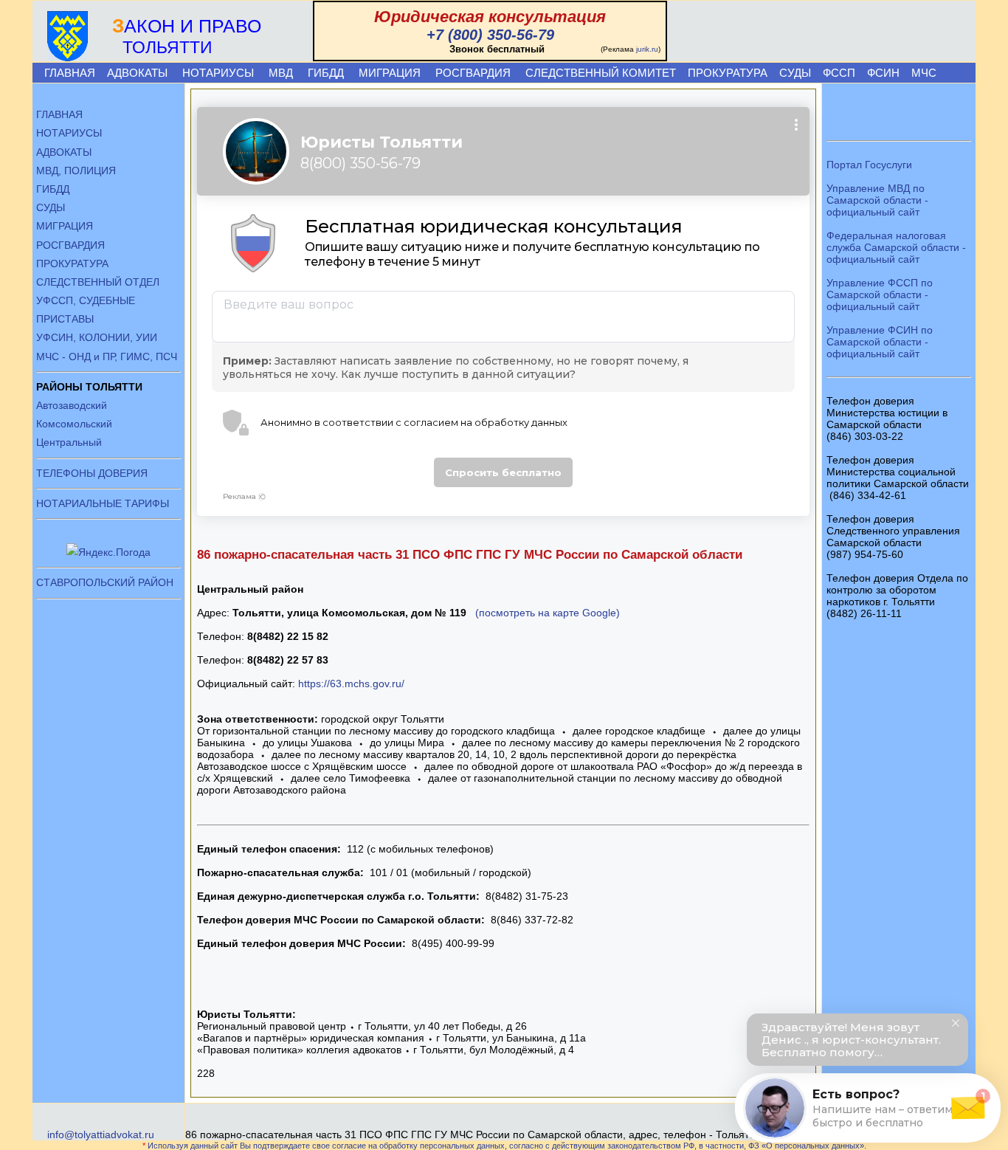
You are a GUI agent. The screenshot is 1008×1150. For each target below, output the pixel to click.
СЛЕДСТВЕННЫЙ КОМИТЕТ (600, 72)
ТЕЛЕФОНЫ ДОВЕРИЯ (92, 473)
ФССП (839, 72)
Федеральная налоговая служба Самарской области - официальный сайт (896, 247)
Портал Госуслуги (869, 165)
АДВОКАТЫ (137, 72)
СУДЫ (795, 72)
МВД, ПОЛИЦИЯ (76, 170)
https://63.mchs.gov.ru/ (351, 683)
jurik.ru (647, 49)
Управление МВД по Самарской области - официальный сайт (877, 200)
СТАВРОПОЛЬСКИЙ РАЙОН (104, 582)
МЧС (923, 72)
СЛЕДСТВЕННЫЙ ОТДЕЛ (97, 282)
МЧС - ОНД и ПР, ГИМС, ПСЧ (106, 356)
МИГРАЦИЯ (390, 72)
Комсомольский (74, 424)
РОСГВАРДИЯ (473, 72)
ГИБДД (326, 72)
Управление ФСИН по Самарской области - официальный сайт (879, 341)
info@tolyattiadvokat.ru (100, 1134)
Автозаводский (71, 405)
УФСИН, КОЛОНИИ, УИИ (96, 337)
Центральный (69, 442)
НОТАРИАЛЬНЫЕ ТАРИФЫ (102, 503)
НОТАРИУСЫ (218, 72)
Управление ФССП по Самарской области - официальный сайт (879, 294)
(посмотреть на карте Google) (547, 613)
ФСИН (883, 72)
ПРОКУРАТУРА (727, 72)
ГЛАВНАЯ (69, 72)
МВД (281, 72)
